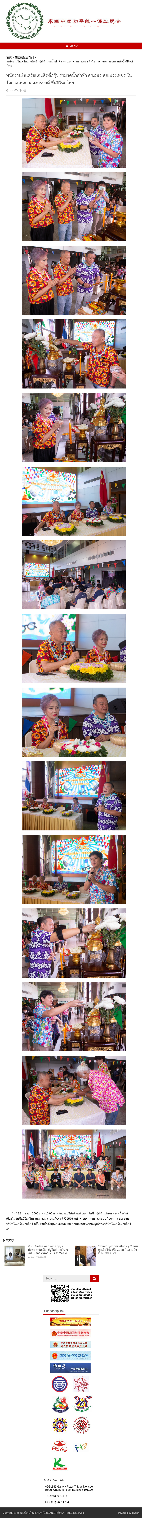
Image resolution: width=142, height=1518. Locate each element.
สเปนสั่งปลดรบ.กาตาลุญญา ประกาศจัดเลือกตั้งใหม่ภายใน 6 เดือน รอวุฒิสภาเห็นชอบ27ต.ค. (48, 1250)
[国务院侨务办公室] (70, 1359)
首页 (9, 57)
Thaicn (135, 1512)
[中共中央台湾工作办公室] (70, 1347)
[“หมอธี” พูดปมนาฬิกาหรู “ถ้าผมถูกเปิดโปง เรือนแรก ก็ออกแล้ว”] (85, 1265)
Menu (73, 45)
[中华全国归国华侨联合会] (70, 1337)
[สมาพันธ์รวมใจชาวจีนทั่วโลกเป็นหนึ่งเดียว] (24, 39)
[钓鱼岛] (70, 1372)
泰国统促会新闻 (24, 57)
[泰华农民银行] (68, 1470)
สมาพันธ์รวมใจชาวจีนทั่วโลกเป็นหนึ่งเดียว (39, 1512)
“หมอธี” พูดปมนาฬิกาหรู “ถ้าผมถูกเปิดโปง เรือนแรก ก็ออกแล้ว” (118, 1248)
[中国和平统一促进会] (70, 1325)
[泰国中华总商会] (70, 1391)
